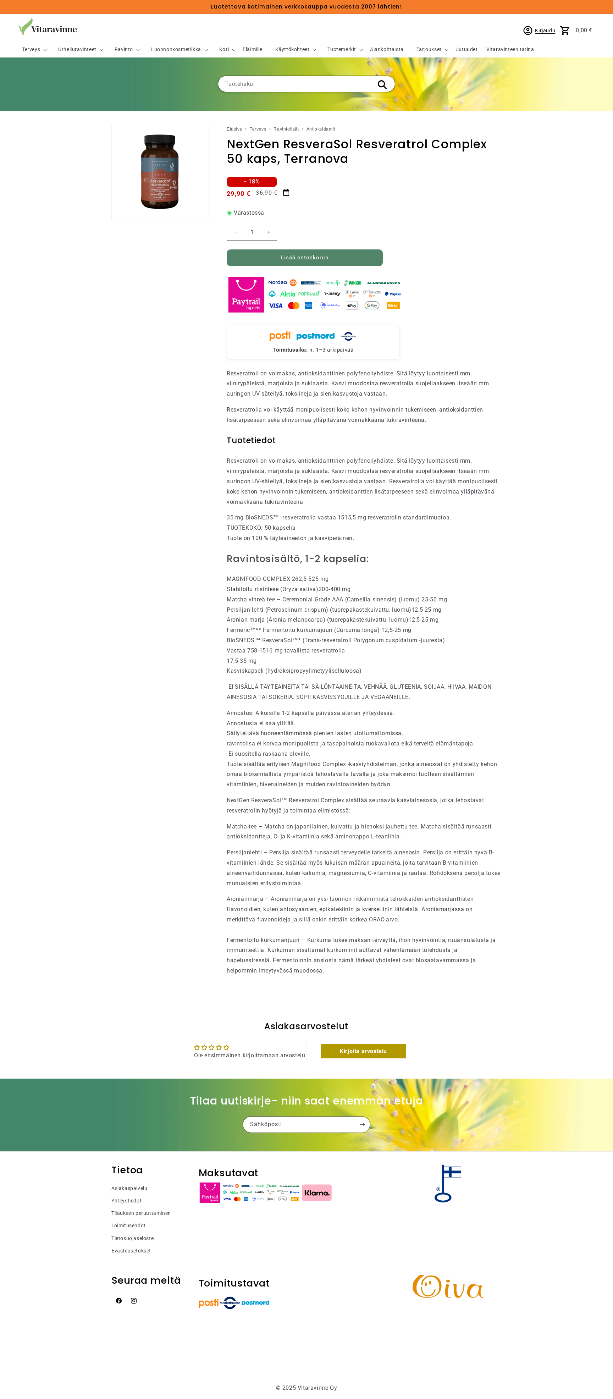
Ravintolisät (286, 129)
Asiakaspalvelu (129, 1188)
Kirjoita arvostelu (363, 1051)
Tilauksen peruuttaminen (141, 1213)
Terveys (31, 49)
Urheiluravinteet (77, 49)
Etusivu (234, 129)
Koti (224, 49)
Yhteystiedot (126, 1201)
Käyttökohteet (292, 49)
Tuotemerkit (341, 49)
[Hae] (382, 84)
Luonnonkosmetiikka (176, 49)
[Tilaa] (362, 1124)
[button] (31, 49)
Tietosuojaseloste (132, 1238)
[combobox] (306, 84)
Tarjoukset (429, 49)
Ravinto (124, 49)
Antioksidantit (320, 129)
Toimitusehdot (128, 1225)
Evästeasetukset (131, 1251)
